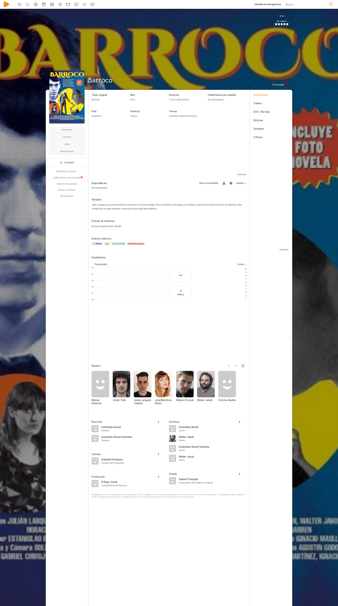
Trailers (258, 103)
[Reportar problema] (223, 183)
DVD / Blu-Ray (262, 111)
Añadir (118, 226)
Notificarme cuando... (67, 171)
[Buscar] (331, 4)
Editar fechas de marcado (68, 177)
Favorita (67, 137)
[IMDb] (107, 245)
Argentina (96, 116)
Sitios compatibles (208, 183)
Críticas (258, 137)
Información (261, 95)
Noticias (258, 120)
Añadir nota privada (67, 183)
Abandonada (67, 151)
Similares (259, 128)
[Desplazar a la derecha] (235, 365)
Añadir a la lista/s (67, 190)
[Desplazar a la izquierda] (228, 365)
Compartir (69, 162)
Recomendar (66, 196)
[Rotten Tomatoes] (136, 245)
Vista (67, 144)
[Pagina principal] (7, 6)
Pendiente (67, 129)
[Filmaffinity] (98, 245)
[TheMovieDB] (119, 245)
